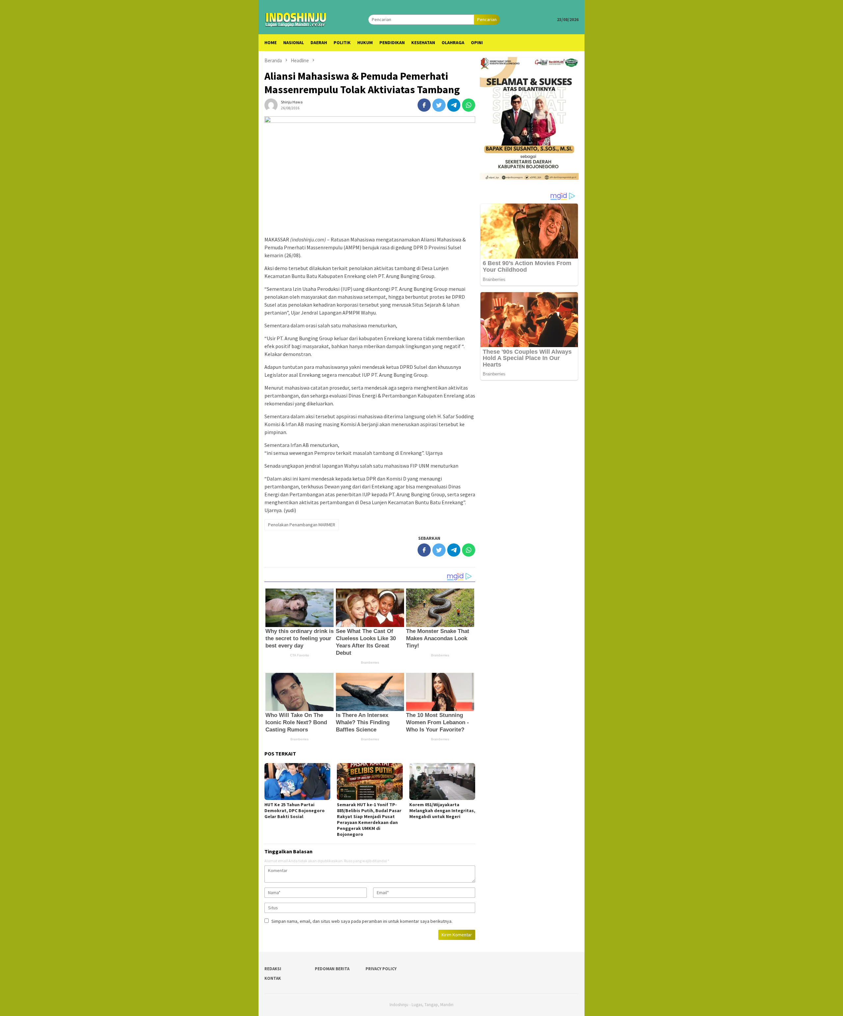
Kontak (272, 978)
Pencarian (487, 19)
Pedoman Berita (332, 969)
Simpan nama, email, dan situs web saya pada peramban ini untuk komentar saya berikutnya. (361, 921)
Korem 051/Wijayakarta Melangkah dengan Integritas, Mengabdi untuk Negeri (442, 810)
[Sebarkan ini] (424, 105)
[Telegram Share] (453, 105)
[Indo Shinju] (296, 19)
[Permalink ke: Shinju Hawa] (271, 104)
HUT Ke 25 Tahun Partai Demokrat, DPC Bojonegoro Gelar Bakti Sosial (294, 810)
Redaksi (272, 969)
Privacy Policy (381, 969)
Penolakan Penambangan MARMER (301, 525)
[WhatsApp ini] (468, 105)
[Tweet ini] (439, 105)
